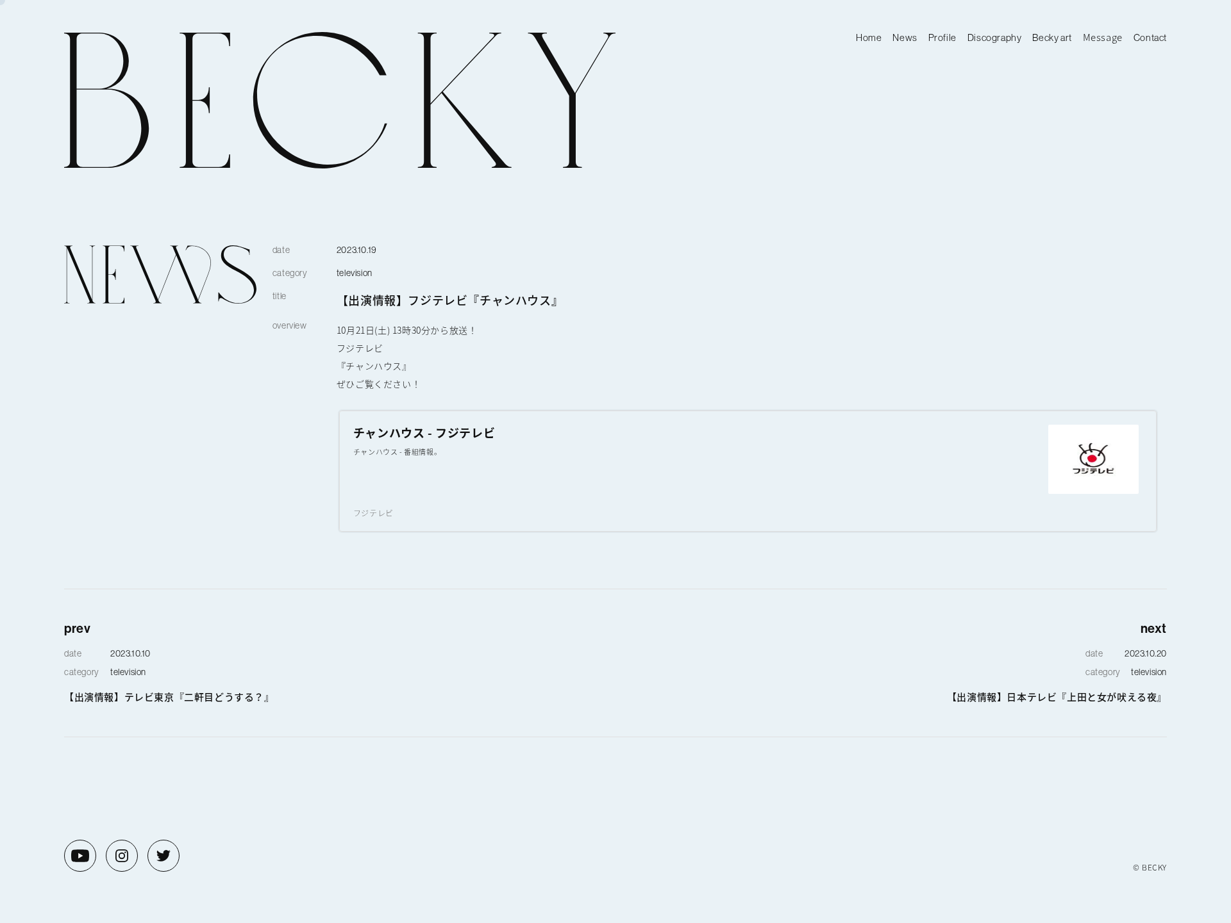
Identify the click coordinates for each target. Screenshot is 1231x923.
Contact (1150, 37)
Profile (942, 37)
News (904, 37)
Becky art (1051, 37)
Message (1103, 37)
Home (869, 37)
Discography (994, 37)
